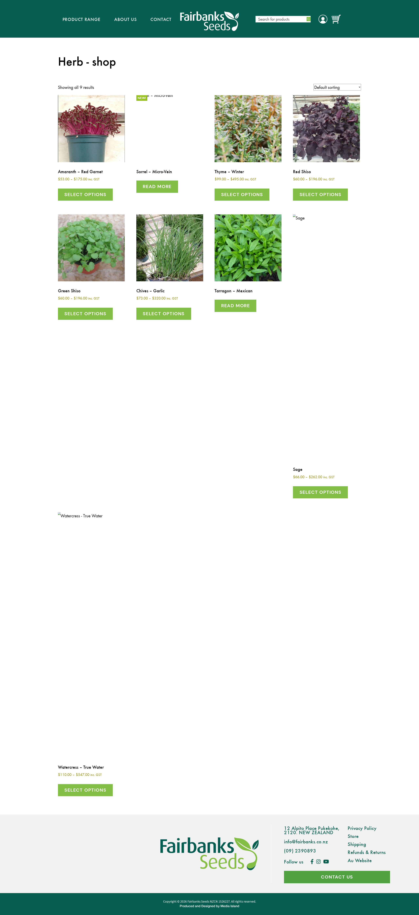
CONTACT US (337, 877)
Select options (85, 194)
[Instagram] (318, 861)
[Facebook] (312, 861)
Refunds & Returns (367, 852)
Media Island (229, 906)
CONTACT (161, 19)
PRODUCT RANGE (82, 19)
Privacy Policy (362, 828)
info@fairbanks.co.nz (306, 841)
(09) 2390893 (300, 850)
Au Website (360, 860)
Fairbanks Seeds (198, 901)
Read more (157, 186)
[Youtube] (326, 861)
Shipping (357, 844)
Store (353, 836)
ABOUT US (125, 19)
